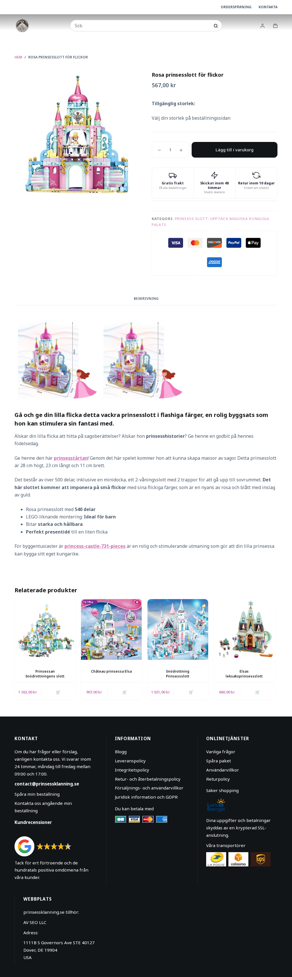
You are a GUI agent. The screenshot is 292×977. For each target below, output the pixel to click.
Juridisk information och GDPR (146, 797)
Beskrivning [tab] (146, 298)
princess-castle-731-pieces (94, 546)
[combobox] (142, 26)
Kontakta (268, 7)
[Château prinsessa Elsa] (111, 629)
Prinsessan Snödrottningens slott (44, 674)
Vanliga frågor (220, 751)
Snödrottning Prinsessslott (177, 674)
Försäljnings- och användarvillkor (149, 788)
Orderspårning (236, 7)
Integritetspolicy (132, 770)
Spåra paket (218, 761)
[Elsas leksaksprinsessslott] (244, 629)
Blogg (121, 751)
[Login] (262, 26)
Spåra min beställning (37, 794)
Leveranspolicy (130, 761)
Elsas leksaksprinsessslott (244, 674)
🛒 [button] (58, 692)
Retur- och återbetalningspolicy (148, 779)
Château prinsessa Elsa (111, 671)
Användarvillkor (222, 770)
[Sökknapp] (216, 26)
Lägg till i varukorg (235, 149)
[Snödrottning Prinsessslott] (177, 629)
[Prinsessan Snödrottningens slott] (45, 629)
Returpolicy (218, 779)
